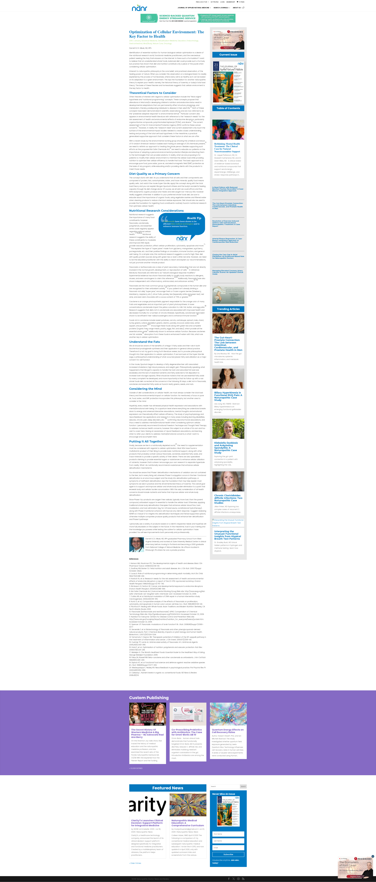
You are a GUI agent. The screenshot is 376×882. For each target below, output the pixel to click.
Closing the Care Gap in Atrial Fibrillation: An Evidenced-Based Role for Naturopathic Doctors (228, 256)
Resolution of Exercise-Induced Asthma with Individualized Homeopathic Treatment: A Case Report (226, 223)
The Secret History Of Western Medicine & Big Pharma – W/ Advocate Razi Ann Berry (147, 733)
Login (222, 2)
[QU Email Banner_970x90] (188, 22)
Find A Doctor (201, 2)
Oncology (168, 43)
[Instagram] (238, 879)
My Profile (214, 2)
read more (221, 195)
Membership (230, 2)
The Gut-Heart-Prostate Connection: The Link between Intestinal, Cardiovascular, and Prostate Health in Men (227, 205)
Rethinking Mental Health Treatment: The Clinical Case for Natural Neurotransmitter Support (227, 147)
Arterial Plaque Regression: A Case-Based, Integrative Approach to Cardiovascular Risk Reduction (227, 240)
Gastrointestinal (135, 43)
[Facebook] (229, 879)
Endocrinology (192, 41)
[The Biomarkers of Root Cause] (228, 49)
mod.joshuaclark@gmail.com (186, 829)
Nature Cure (158, 43)
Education (182, 41)
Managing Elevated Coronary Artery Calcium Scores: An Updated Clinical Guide (227, 272)
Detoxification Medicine (167, 41)
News (196, 832)
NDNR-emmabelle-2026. (144, 829)
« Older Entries (135, 768)
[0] (228, 303)
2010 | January (135, 41)
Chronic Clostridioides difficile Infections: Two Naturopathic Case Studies (228, 499)
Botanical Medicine (149, 41)
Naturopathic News (145, 832)
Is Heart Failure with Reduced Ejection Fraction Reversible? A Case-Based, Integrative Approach (228, 189)
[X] (233, 879)
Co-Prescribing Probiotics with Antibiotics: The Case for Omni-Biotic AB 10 (187, 732)
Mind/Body (147, 43)
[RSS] (243, 879)
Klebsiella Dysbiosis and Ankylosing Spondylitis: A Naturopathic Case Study (226, 447)
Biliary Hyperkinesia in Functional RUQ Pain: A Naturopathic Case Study (228, 396)
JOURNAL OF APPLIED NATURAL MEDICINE (193, 8)
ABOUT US (237, 8)
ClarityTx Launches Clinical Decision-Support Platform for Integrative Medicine (147, 823)
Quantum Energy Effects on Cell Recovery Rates (228, 731)
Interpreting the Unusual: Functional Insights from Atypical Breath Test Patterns (227, 535)
